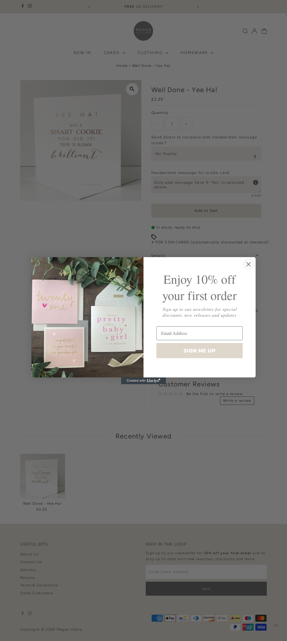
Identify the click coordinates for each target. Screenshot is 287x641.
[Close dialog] (248, 264)
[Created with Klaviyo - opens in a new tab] (143, 380)
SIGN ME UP (200, 350)
